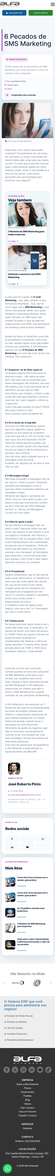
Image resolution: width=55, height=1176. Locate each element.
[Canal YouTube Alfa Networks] (40, 1072)
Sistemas (27, 1128)
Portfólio (27, 1096)
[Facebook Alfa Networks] (7, 1072)
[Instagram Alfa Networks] (23, 1072)
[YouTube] (28, 847)
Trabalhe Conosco (27, 1115)
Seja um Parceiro (27, 1111)
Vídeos (27, 1104)
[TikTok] (43, 847)
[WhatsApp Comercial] (7, 1168)
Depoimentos (27, 1092)
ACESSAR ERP (15, 13)
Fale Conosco (27, 1108)
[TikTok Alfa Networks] (48, 1072)
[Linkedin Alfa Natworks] (32, 1072)
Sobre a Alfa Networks (27, 1084)
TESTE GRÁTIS (41, 13)
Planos (27, 1088)
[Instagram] (43, 839)
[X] (28, 839)
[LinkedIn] (12, 847)
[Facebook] (12, 839)
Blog (27, 1100)
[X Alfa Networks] (15, 1072)
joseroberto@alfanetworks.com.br (26, 795)
